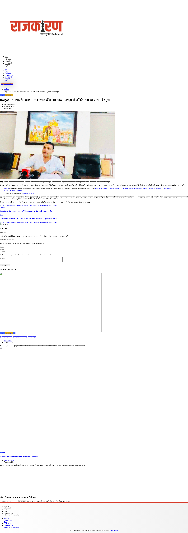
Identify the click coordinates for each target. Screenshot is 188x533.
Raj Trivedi (114, 530)
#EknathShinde (166, 188)
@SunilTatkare (147, 188)
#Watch (6, 188)
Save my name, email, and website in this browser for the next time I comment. (26, 255)
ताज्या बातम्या (9, 61)
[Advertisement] (59, 480)
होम (6, 56)
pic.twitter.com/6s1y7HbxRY (13, 190)
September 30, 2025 (28, 193)
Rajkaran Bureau (9, 460)
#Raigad (97, 188)
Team (5, 509)
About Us (6, 506)
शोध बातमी (8, 63)
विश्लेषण (7, 65)
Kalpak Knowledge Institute (12, 515)
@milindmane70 (137, 188)
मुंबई (6, 58)
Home (6, 88)
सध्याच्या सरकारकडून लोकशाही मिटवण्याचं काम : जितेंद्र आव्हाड (18, 337)
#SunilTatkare (108, 188)
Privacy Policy (8, 508)
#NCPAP (116, 188)
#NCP (102, 188)
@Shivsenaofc (156, 188)
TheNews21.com (9, 513)
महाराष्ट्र (8, 60)
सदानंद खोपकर (8, 341)
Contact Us (7, 511)
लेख (6, 67)
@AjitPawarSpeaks (125, 188)
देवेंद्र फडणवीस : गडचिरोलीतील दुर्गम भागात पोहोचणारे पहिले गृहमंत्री (19, 456)
